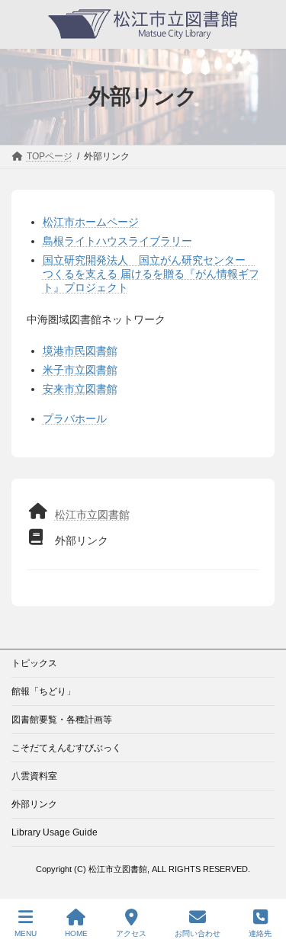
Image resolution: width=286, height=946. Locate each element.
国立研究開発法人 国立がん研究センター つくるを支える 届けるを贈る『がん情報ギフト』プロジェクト (151, 273)
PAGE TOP (262, 874)
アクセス (131, 933)
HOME (76, 933)
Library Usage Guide (54, 832)
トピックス (34, 663)
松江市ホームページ (91, 222)
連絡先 (260, 933)
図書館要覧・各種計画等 (61, 719)
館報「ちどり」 (43, 691)
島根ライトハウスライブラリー (117, 241)
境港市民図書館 (80, 351)
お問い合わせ (197, 933)
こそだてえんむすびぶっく (66, 747)
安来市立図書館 (80, 389)
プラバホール (75, 418)
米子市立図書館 (80, 370)
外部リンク (34, 804)
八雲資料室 (34, 776)
